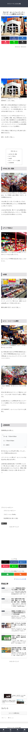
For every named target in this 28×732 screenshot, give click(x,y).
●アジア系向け (12, 156)
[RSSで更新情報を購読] (20, 574)
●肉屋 (10, 158)
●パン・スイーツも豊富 (14, 160)
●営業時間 (11, 162)
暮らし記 (4, 523)
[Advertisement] (14, 62)
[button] (22, 42)
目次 (12, 151)
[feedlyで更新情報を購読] (7, 574)
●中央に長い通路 (13, 154)
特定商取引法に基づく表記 (11, 518)
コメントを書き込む (14, 713)
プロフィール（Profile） (10, 514)
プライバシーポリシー (10, 510)
